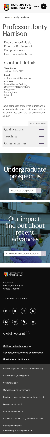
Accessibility (37, 368)
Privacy (6, 368)
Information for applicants (33, 397)
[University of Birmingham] (17, 6)
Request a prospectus (22, 190)
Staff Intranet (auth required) (16, 375)
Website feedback (35, 418)
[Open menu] (44, 6)
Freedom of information (13, 404)
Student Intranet (10, 382)
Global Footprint (14, 333)
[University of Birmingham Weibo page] (15, 322)
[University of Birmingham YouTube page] (33, 322)
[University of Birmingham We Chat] (24, 322)
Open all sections (38, 123)
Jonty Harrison (21, 17)
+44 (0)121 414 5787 (13, 71)
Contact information (12, 425)
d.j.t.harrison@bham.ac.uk (17, 78)
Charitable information (13, 411)
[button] (25, 129)
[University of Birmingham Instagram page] (6, 311)
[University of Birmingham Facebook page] (33, 311)
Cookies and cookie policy (14, 418)
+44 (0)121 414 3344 (17, 298)
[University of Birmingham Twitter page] (24, 311)
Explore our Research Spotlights (22, 253)
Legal (13, 368)
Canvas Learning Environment (16, 390)
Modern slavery (24, 368)
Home (7, 17)
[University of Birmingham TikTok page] (6, 322)
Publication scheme (12, 397)
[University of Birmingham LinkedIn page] (15, 311)
